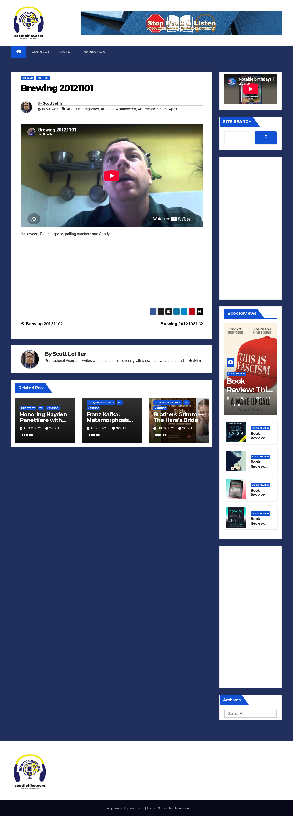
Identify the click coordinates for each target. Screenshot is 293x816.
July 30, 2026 (242, 398)
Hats (65, 52)
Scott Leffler (53, 103)
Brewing (27, 78)
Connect (40, 52)
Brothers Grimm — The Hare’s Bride (178, 417)
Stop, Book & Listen (101, 402)
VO (41, 408)
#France (107, 109)
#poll (173, 109)
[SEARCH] (266, 137)
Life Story (28, 408)
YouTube (43, 78)
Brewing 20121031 (179, 323)
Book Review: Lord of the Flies (258, 469)
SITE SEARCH (237, 121)
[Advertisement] (112, 276)
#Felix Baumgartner (83, 109)
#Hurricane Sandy (152, 109)
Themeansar (181, 808)
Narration (94, 52)
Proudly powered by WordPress (124, 808)
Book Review (236, 373)
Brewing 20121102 (44, 323)
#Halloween (126, 109)
